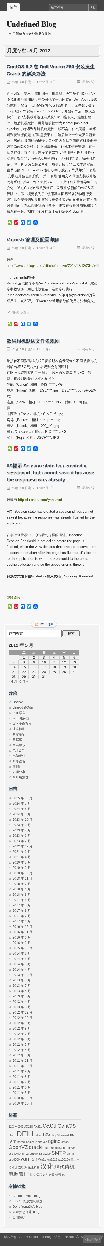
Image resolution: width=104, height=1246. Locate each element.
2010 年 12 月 (23, 1098)
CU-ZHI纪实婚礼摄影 (28, 1201)
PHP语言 (19, 713)
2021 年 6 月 (22, 852)
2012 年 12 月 (23, 1012)
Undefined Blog (31, 23)
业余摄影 (19, 729)
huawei (64, 1135)
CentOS (67, 1126)
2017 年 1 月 (22, 921)
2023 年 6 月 (22, 836)
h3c (47, 1135)
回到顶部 (93, 1239)
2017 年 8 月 (22, 900)
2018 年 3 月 (22, 894)
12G (11, 1126)
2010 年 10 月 (23, 1103)
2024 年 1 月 (22, 814)
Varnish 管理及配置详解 (33, 239)
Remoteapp (57, 1147)
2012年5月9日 (43, 349)
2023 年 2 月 (22, 841)
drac (39, 1135)
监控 (32, 1174)
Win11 (42, 1159)
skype (47, 1153)
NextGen (41, 1141)
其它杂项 (19, 734)
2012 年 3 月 (22, 1055)
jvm (13, 1141)
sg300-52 (36, 1153)
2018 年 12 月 (23, 873)
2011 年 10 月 (23, 1066)
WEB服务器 (21, 718)
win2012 (52, 1159)
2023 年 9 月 (22, 825)
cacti (50, 1125)
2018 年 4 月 (22, 889)
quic (46, 1147)
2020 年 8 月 (22, 862)
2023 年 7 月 (22, 830)
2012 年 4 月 (22, 1050)
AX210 (28, 1126)
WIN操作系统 (22, 724)
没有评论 (88, 82)
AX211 (38, 1126)
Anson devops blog (27, 1196)
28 (14, 677)
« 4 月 (13, 682)
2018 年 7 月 (22, 884)
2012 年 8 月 (22, 1028)
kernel (21, 1141)
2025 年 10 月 (23, 798)
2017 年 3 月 (22, 911)
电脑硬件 (19, 756)
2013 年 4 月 (22, 1002)
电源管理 (19, 1174)
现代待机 (64, 1167)
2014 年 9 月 (22, 953)
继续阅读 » (20, 313)
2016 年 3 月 (22, 943)
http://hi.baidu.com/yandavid (40, 500)
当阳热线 (19, 1217)
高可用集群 (21, 777)
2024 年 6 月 (22, 809)
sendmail (23, 1153)
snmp (70, 1153)
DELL (25, 1133)
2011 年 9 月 (22, 1071)
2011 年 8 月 (22, 1077)
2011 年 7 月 (22, 1082)
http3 (55, 1135)
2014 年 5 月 (22, 964)
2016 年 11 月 (23, 932)
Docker (18, 702)
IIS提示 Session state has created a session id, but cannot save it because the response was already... (50, 472)
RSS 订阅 (47, 624)
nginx (54, 1141)
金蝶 (52, 1174)
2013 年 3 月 (22, 1007)
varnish (29, 1159)
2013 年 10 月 (23, 975)
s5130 (13, 1153)
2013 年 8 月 (22, 980)
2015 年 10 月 (23, 948)
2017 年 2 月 (22, 916)
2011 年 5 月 (22, 1093)
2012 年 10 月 (23, 1018)
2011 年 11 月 (23, 1061)
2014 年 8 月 (22, 959)
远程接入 (42, 1174)
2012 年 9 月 (22, 1023)
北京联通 (21, 1167)
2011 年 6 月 (22, 1087)
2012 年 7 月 (22, 1034)
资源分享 (19, 772)
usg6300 (14, 1159)
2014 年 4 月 (22, 969)
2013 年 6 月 (22, 991)
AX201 (19, 1126)
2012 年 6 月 (22, 1039)
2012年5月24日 (44, 248)
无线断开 (33, 1167)
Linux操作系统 (23, 708)
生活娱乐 (19, 745)
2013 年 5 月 (22, 996)
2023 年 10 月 (23, 819)
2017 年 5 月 (22, 905)
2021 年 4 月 (22, 857)
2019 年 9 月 (22, 868)
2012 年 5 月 (22, 1044)
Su (22, 82)
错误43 (60, 1174)
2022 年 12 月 (23, 846)
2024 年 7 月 (22, 803)
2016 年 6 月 (22, 937)
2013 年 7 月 (22, 986)
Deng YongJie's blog (27, 1207)
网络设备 (19, 761)
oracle (36, 1147)
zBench (70, 1237)
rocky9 (70, 1147)
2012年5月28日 (44, 82)
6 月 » (23, 682)
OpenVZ (18, 1147)
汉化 (47, 1166)
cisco (12, 1135)
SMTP (58, 1153)
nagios (30, 1141)
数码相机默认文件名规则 (33, 341)
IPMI (72, 1135)
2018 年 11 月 (23, 878)
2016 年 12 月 (23, 927)
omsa (65, 1141)
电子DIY (18, 750)
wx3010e (64, 1159)
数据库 (17, 740)
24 (44, 672)
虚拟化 (17, 766)
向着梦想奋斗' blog (26, 1212)
